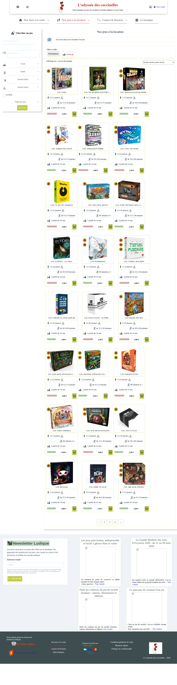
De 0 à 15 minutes (104, 103)
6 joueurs (124, 154)
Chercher (22, 108)
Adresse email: (14, 560)
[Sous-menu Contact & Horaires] (126, 20)
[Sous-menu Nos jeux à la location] (88, 20)
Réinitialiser (53, 54)
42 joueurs (93, 323)
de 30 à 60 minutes (140, 103)
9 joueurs (128, 323)
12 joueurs (88, 154)
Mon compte (161, 7)
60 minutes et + (105, 215)
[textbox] (24, 53)
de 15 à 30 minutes (67, 103)
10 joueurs (57, 323)
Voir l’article (100, 584)
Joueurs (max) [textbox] (23, 87)
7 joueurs (92, 98)
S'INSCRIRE (14, 578)
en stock (9, 95)
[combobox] (23, 64)
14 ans (62, 108)
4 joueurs (92, 210)
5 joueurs (128, 98)
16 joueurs (124, 210)
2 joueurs (56, 98)
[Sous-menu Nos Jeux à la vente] (48, 20)
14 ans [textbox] (22, 64)
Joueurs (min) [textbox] (23, 79)
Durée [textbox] (23, 72)
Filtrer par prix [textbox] (20, 102)
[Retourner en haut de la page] (170, 676)
